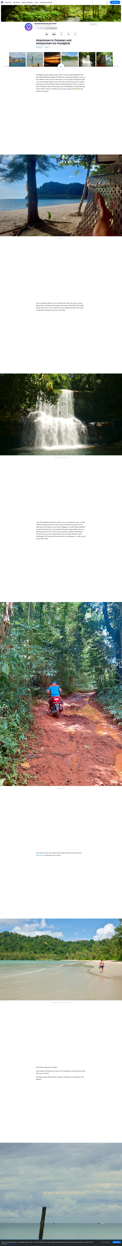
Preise (36, 2)
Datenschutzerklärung (12, 1244)
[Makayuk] (104, 60)
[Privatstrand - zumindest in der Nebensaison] (69, 60)
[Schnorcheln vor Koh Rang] (17, 60)
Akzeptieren (116, 1242)
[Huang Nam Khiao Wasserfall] (87, 60)
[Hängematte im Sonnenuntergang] (52, 60)
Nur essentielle (106, 1242)
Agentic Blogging (27, 2)
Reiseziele (8, 2)
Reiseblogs (16, 2)
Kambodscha (40, 855)
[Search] (107, 2)
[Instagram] (40, 28)
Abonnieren (93, 24)
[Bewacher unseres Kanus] (35, 60)
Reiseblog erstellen (46, 2)
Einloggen (115, 2)
